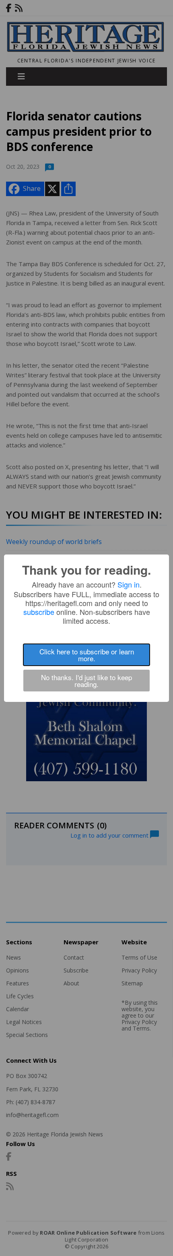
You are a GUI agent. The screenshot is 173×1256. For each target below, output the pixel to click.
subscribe (38, 611)
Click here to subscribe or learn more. (86, 654)
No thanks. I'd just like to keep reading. (86, 680)
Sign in (128, 584)
